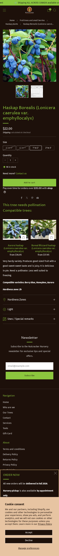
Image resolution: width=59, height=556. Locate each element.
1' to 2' (36, 148)
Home (12, 20)
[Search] (54, 10)
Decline (29, 540)
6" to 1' (23, 148)
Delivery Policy (10, 454)
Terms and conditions (14, 449)
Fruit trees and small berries (32, 20)
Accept (28, 532)
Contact (7, 418)
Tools (5, 428)
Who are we (9, 407)
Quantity (7, 155)
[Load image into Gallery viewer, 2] (37, 91)
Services (7, 423)
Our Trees (8, 412)
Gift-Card (7, 433)
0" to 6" (9, 148)
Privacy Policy (45, 524)
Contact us (21, 173)
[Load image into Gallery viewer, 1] (22, 91)
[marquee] (29, 3)
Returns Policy (10, 459)
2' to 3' (48, 148)
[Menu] (4, 10)
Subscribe (30, 375)
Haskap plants (12, 24)
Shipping (6, 132)
